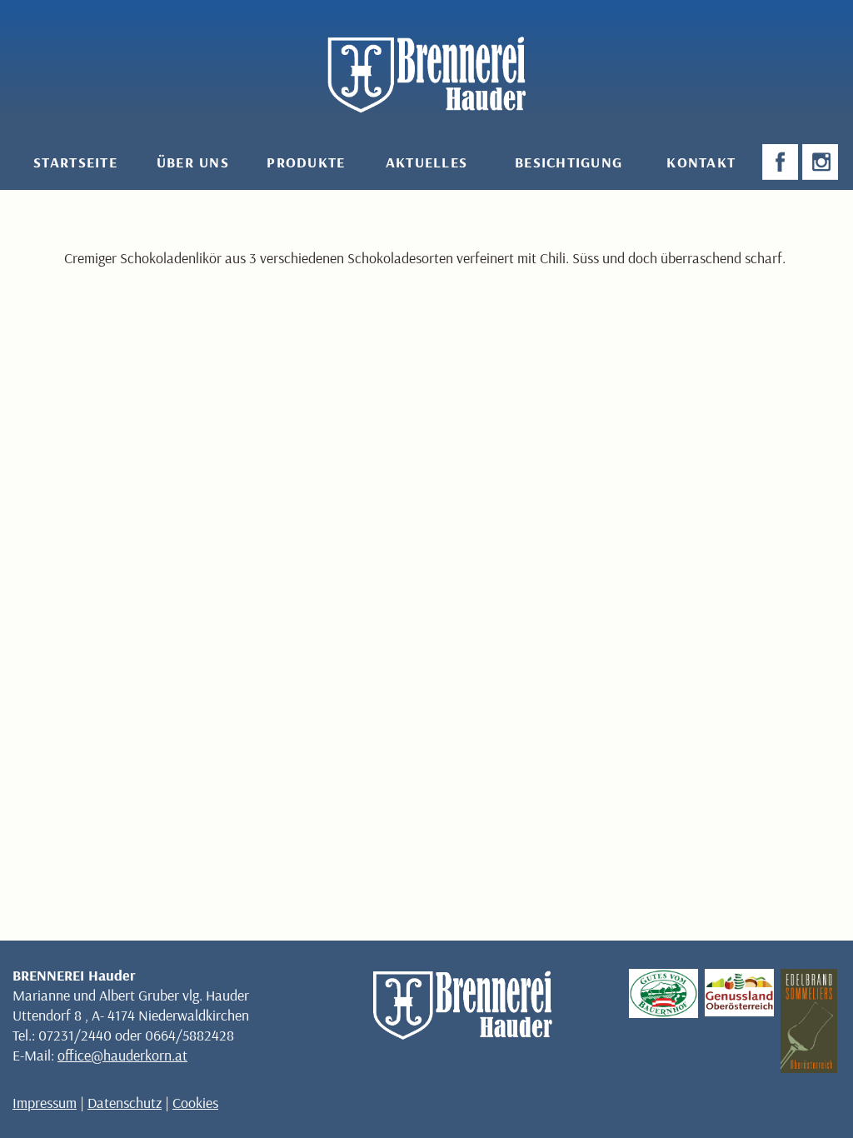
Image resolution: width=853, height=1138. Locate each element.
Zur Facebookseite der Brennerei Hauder (782, 162)
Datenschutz (124, 1102)
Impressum (44, 1102)
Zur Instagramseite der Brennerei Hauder (822, 162)
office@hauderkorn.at (122, 1055)
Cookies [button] (195, 1102)
